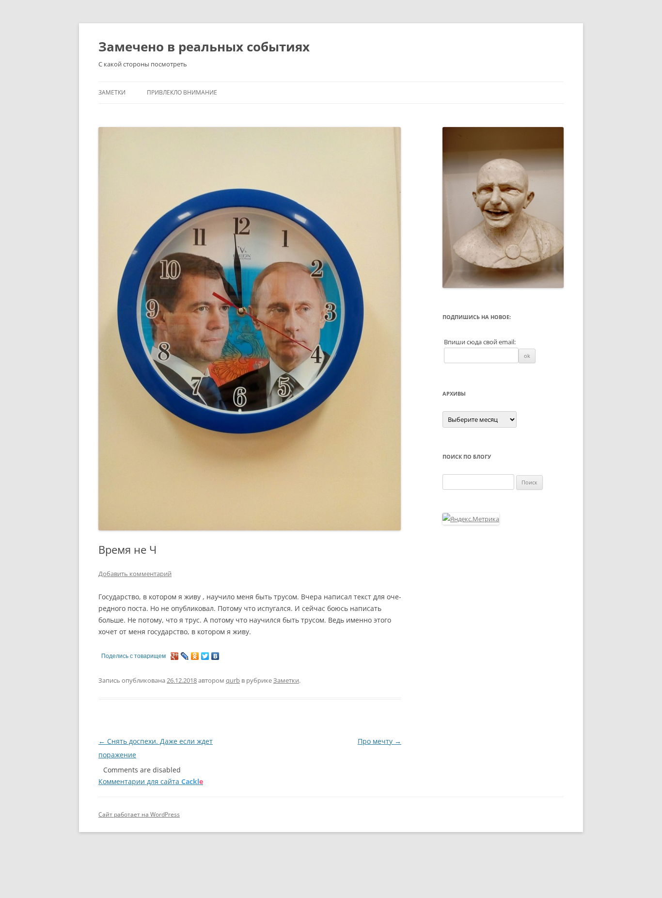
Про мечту (379, 741)
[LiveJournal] (185, 656)
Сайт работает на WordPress (139, 814)
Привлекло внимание (182, 92)
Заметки (112, 92)
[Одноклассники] (195, 656)
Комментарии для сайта (150, 781)
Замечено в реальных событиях (204, 46)
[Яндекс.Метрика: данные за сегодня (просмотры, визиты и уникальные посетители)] (470, 519)
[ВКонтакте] (215, 656)
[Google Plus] (175, 656)
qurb (233, 680)
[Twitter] (205, 656)
